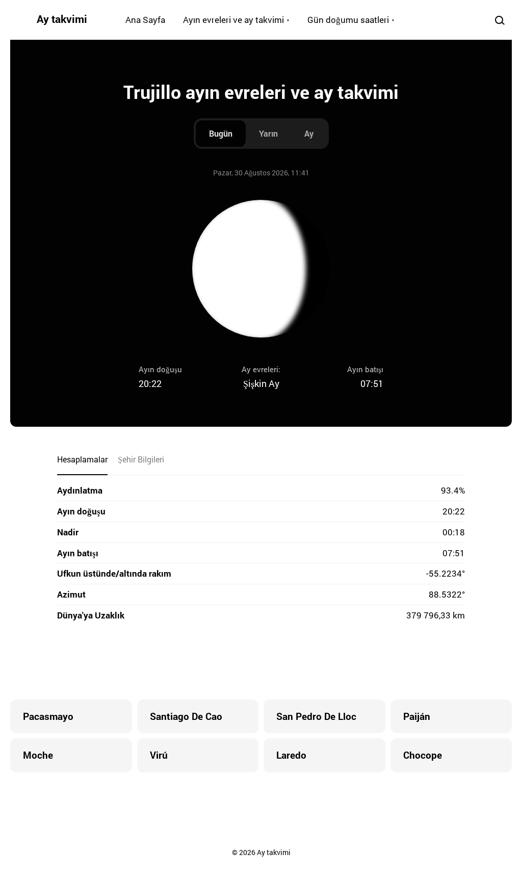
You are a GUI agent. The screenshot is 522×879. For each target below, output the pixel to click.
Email (322, 661)
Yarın (268, 133)
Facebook (200, 661)
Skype (240, 661)
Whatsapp (302, 661)
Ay (309, 133)
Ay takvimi (62, 19)
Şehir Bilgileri (141, 459)
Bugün (220, 133)
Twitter (220, 661)
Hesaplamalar (82, 459)
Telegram (281, 661)
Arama (499, 20)
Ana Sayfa (145, 19)
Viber (261, 661)
